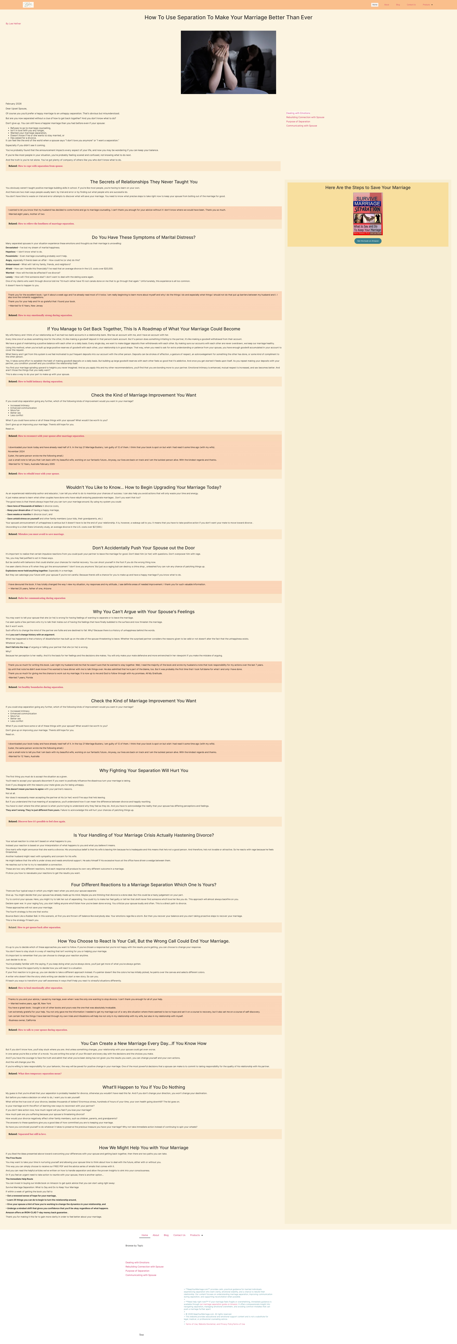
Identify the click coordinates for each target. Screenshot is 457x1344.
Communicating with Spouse (301, 125)
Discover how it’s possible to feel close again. (42, 821)
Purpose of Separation (298, 121)
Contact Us (411, 5)
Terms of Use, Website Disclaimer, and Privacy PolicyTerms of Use (215, 1324)
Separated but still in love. (32, 1134)
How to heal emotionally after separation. (40, 988)
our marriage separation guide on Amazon (218, 1304)
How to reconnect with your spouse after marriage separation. (51, 436)
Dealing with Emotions (298, 113)
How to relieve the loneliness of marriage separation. (46, 223)
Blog (398, 5)
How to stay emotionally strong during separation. (45, 315)
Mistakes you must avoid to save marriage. (41, 534)
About (386, 5)
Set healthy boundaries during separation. (41, 687)
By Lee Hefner (13, 23)
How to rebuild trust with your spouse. (39, 473)
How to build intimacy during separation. (40, 381)
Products (426, 5)
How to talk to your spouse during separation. (43, 1030)
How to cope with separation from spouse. (40, 166)
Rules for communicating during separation (41, 598)
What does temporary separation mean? (40, 1073)
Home (374, 5)
